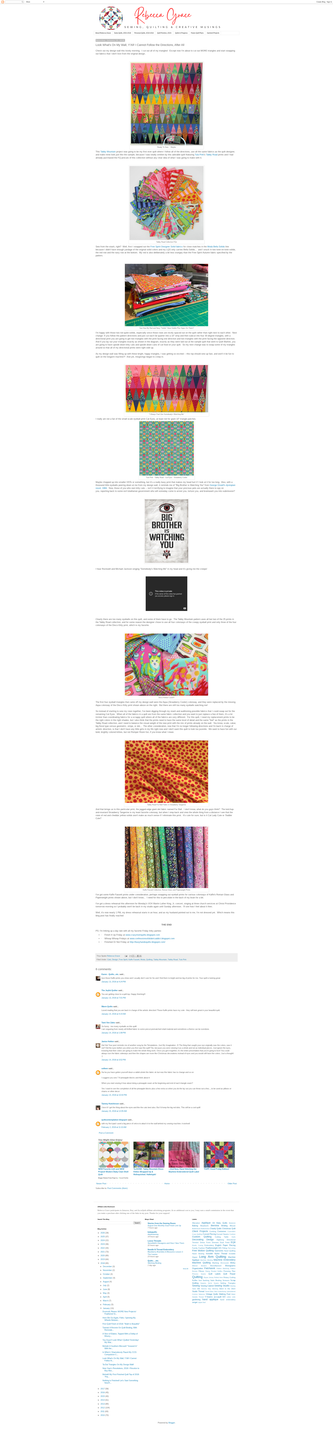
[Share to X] (135, 956)
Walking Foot (224, 1294)
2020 (103, 1255)
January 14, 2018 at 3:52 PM (113, 1060)
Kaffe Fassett (134, 960)
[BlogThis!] (133, 956)
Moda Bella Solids (216, 246)
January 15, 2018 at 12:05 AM (114, 1111)
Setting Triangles (227, 1283)
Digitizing (220, 1240)
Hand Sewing (198, 1254)
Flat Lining (231, 1248)
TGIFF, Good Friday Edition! (216, 1169)
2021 (103, 1252)
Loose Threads (154, 1241)
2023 (103, 1244)
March (106, 1300)
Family (195, 1248)
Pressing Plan (229, 1271)
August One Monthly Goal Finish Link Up (164, 1225)
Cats (109, 960)
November (107, 1270)
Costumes (221, 1231)
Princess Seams (199, 1274)
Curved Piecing (209, 1234)
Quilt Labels (214, 1274)
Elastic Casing (197, 1245)
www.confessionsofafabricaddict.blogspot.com (152, 938)
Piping (207, 1271)
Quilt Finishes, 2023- (164, 33)
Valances (201, 1294)
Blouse (232, 1226)
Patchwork (209, 1268)
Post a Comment (106, 1133)
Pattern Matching (223, 1268)
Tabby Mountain (108, 151)
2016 (103, 1392)
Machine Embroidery (224, 1260)
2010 (103, 1415)
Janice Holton (107, 1041)
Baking (195, 1225)
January (106, 1308)
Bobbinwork (196, 1229)
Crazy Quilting (197, 1234)
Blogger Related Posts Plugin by (108, 1178)
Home (167, 1183)
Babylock (232, 1223)
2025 (103, 1236)
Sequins (203, 1283)
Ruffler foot (197, 1280)
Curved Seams (222, 1234)
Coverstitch (231, 1231)
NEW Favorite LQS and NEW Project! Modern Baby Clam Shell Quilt (113, 1172)
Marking (215, 1263)
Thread (201, 1291)
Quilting (149, 960)
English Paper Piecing (225, 1245)
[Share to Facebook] (138, 956)
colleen (104, 1068)
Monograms (230, 1266)
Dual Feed (224, 1242)
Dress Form (205, 1242)
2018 (103, 1263)
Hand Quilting (229, 1251)
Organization (197, 1268)
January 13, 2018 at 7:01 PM (113, 998)
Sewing (196, 1285)
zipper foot (202, 1302)
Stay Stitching (213, 1289)
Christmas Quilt (228, 1228)
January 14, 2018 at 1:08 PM (113, 1033)
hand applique (210, 1299)
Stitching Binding (154, 1263)
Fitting (224, 1248)
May (105, 1293)
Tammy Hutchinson (110, 1104)
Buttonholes (205, 1229)
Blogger (171, 1423)
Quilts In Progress (181, 33)
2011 (103, 1411)
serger (195, 1302)
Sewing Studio (221, 1285)
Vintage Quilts (212, 1294)
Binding (224, 1225)
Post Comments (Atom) (117, 1188)
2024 (103, 1240)
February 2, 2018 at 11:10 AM (113, 1127)
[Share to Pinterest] (140, 956)
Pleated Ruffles (216, 1271)
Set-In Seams (213, 1283)
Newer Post (101, 1183)
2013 (103, 1404)
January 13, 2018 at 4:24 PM (113, 982)
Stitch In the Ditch (227, 1289)
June (105, 1289)
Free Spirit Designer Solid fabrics (166, 246)
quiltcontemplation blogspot (114, 1120)
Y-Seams (209, 1297)
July (105, 1285)
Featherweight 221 (213, 1248)
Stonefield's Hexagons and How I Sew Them (166, 1243)
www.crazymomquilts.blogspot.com (143, 935)
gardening (196, 1299)
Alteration (196, 1223)
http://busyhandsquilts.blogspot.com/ (147, 942)
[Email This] (130, 956)
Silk (198, 1289)
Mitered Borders (199, 1266)
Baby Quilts (221, 1223)
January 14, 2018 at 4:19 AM (113, 1014)
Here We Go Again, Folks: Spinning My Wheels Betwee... (119, 1319)
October (106, 1274)
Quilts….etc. (153, 1261)
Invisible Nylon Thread (216, 1253)
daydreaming (153, 1234)
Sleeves (204, 1289)
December (107, 1266)
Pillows (201, 1271)
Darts (233, 1237)
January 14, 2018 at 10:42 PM (114, 1095)
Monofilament (215, 1266)
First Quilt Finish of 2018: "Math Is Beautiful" (121, 1324)
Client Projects (200, 1231)
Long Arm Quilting (212, 1256)
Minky (232, 1263)
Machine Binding (206, 1260)
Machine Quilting (201, 1262)
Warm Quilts (107, 1006)
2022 (103, 1248)
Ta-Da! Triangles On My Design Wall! (118, 1364)
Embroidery (209, 1245)
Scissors (226, 1280)
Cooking (212, 1231)
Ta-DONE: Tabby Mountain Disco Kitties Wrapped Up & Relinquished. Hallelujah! (148, 1172)
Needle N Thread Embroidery (161, 1249)
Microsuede (224, 1263)
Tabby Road (211, 154)
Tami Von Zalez (108, 1022)
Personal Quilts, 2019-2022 (144, 33)
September (108, 1278)
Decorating (197, 1239)
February (107, 1304)
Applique (206, 1223)
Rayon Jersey (209, 1277)
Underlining (222, 1291)
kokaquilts (152, 1232)
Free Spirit (123, 960)
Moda (142, 960)
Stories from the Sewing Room (162, 1223)
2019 (103, 1259)
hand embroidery (227, 1300)
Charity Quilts (216, 1228)
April (105, 1297)
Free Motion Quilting (203, 1250)
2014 (103, 1400)
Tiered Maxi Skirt (211, 1291)
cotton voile (231, 1297)
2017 (103, 1389)
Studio (194, 1291)
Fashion (201, 1248)
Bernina (215, 1225)
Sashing (206, 1280)
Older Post (232, 1183)
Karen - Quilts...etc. (110, 974)
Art (213, 1223)
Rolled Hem (218, 1277)
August (106, 1281)
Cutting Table (222, 1237)
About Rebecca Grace (103, 33)
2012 (103, 1407)
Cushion (232, 1234)
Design (115, 960)
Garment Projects (213, 33)
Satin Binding (216, 1280)
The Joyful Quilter (109, 990)
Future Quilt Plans (197, 33)
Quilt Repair (229, 1274)
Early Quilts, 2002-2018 (122, 33)
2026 (103, 1233)
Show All (185, 1268)
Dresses (215, 1242)
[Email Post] (126, 956)
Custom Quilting (202, 1236)
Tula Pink (199, 154)
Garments (219, 1251)
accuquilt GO (220, 1297)
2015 (103, 1396)
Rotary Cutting (229, 1277)
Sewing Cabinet (207, 1286)
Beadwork (204, 1226)
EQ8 (233, 1242)
